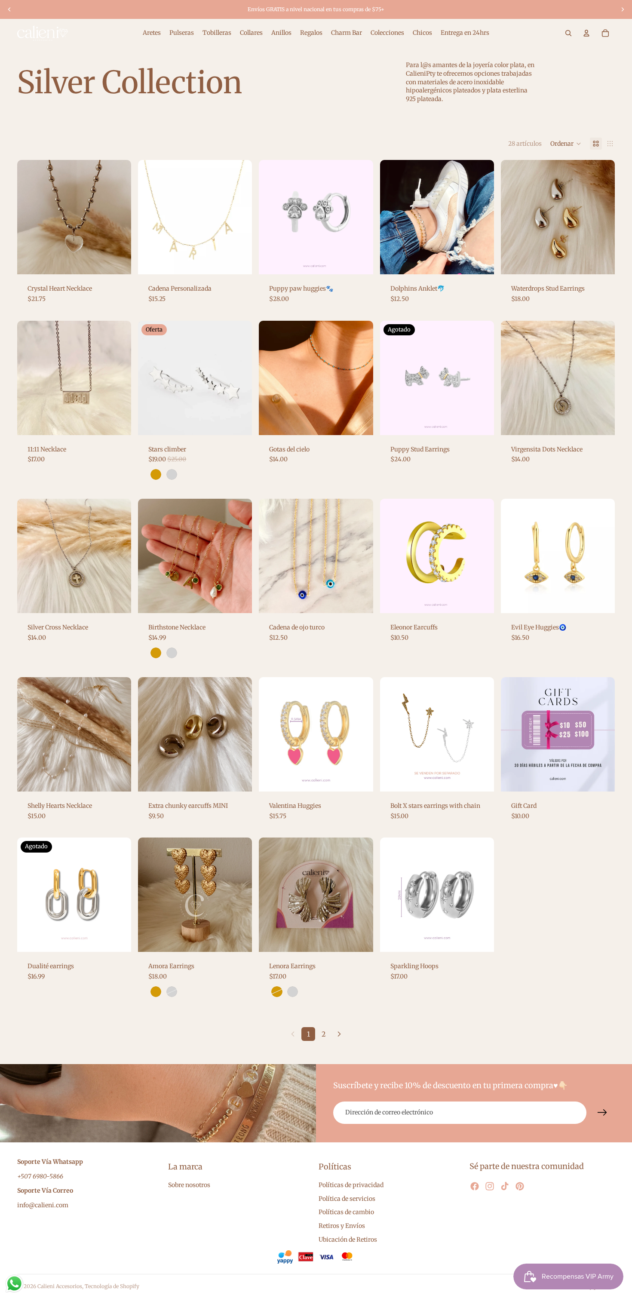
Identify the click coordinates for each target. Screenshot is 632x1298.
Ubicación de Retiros (348, 1239)
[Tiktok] (505, 1186)
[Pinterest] (520, 1186)
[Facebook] (474, 1186)
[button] (565, 143)
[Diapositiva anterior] (9, 9)
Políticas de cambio (346, 1212)
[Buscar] (568, 33)
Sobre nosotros (189, 1185)
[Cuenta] (586, 33)
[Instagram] (490, 1186)
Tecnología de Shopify (112, 1286)
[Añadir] (601, 422)
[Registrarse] (602, 1112)
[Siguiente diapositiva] (622, 9)
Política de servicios (347, 1199)
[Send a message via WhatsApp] (14, 1283)
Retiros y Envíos (342, 1226)
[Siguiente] (339, 1034)
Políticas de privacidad (351, 1185)
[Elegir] (118, 261)
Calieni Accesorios (59, 1286)
